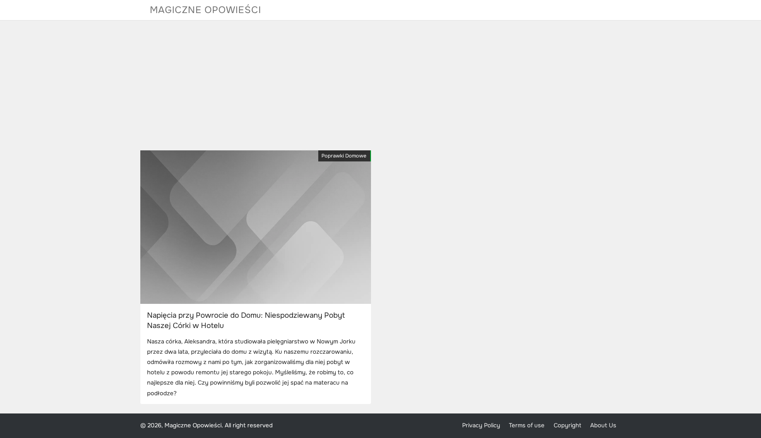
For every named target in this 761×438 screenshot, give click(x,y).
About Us (603, 425)
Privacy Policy (481, 425)
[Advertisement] (380, 85)
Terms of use (527, 425)
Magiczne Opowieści (205, 10)
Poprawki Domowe (343, 156)
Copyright (567, 425)
